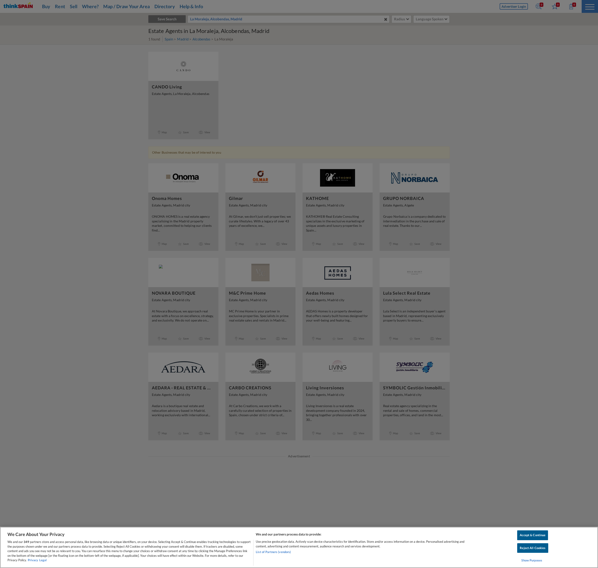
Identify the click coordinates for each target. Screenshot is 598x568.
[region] (299, 547)
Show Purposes (531, 560)
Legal (43, 560)
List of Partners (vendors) (273, 552)
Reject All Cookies (532, 548)
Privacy (33, 560)
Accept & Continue (532, 535)
